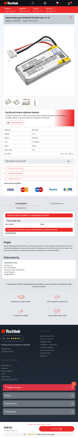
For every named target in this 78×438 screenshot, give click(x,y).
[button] (57, 3)
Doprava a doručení (46, 339)
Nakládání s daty (45, 342)
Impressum (43, 356)
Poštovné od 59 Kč (14, 178)
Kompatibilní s (21, 203)
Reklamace (4, 368)
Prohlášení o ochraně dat (48, 344)
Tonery (38, 9)
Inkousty (51, 9)
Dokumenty (21, 208)
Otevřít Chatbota (6, 371)
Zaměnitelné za (56, 203)
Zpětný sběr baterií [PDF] (9, 379)
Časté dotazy (5, 377)
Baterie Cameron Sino (47, 336)
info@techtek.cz (6, 349)
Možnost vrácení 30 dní (15, 168)
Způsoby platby (45, 353)
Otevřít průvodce (16, 123)
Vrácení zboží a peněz (47, 350)
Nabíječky (24, 9)
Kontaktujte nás (6, 365)
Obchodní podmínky (46, 347)
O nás (3, 374)
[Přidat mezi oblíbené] (71, 17)
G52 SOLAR (9, 224)
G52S (42, 224)
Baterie (10, 9)
